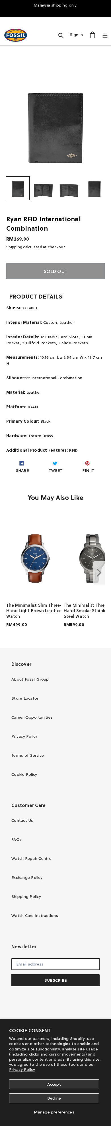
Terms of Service (27, 755)
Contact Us (22, 820)
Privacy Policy (22, 1069)
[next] (99, 573)
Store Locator (24, 698)
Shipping (14, 246)
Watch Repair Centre (31, 858)
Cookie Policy (24, 774)
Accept (54, 1084)
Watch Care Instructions (34, 915)
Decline (54, 1098)
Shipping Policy (26, 896)
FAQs (16, 839)
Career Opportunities (32, 717)
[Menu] (105, 35)
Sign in (78, 34)
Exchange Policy (26, 877)
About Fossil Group (30, 679)
